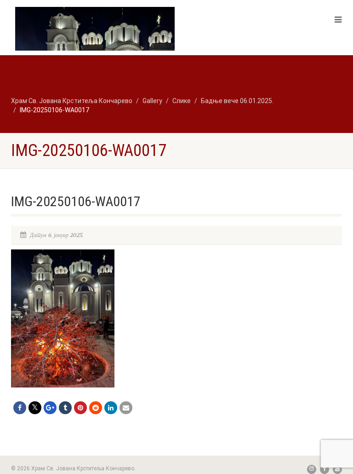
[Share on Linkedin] (110, 407)
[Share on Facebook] (19, 407)
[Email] (126, 407)
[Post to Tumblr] (65, 407)
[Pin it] (80, 407)
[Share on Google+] (50, 407)
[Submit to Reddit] (95, 407)
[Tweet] (34, 407)
